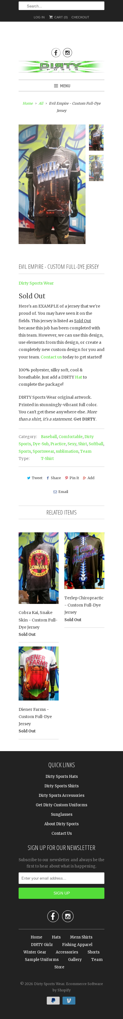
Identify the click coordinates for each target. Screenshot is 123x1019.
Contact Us (61, 833)
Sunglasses (61, 814)
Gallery (75, 959)
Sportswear (43, 451)
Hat (78, 377)
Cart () (60, 17)
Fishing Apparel (77, 944)
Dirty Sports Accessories (61, 795)
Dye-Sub (41, 444)
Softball (96, 444)
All (41, 103)
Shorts (94, 952)
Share (56, 478)
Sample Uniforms (42, 959)
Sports (25, 451)
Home (36, 937)
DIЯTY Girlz (42, 944)
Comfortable (71, 436)
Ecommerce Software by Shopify (78, 987)
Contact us (51, 357)
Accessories (67, 952)
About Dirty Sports (61, 824)
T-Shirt (47, 458)
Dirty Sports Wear (36, 283)
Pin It (74, 478)
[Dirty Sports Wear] (61, 67)
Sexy (72, 444)
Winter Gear (34, 952)
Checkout (80, 17)
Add (91, 478)
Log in (39, 17)
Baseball (49, 436)
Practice (58, 444)
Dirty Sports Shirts (61, 786)
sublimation (67, 451)
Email (63, 492)
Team (86, 451)
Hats (56, 937)
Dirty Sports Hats (61, 776)
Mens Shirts (81, 937)
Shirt (82, 444)
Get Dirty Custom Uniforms (61, 805)
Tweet (37, 478)
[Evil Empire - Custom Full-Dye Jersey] (52, 184)
